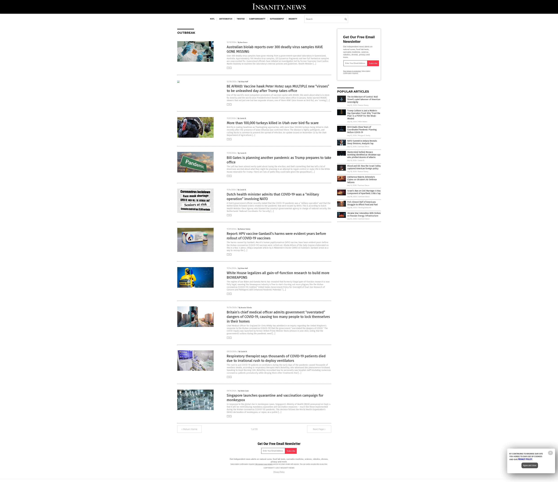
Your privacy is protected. (352, 71)
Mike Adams (362, 122)
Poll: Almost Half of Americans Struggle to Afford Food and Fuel (362, 203)
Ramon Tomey (363, 105)
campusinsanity (257, 19)
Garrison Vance (363, 147)
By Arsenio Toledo (245, 308)
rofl (212, 19)
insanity (293, 19)
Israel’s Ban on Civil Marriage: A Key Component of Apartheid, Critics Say (364, 192)
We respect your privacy (264, 464)
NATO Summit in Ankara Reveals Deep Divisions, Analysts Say (362, 142)
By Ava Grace (242, 42)
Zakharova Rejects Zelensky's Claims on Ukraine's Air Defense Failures (362, 179)
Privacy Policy (279, 472)
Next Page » (319, 429)
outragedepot (277, 19)
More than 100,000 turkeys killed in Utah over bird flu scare (273, 123)
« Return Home (189, 429)
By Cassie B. (242, 118)
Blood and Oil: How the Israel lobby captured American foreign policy (364, 167)
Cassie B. (361, 160)
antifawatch (225, 19)
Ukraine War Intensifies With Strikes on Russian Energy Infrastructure (364, 214)
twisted (241, 19)
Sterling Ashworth (364, 208)
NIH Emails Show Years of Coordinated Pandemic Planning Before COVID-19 (362, 130)
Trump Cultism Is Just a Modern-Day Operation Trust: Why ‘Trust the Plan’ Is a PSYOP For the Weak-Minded (363, 114)
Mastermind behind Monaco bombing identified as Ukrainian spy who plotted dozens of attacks (363, 155)
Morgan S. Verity (364, 135)
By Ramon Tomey (244, 229)
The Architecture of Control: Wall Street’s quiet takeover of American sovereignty (363, 99)
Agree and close (529, 465)
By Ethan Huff (243, 82)
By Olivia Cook (243, 391)
